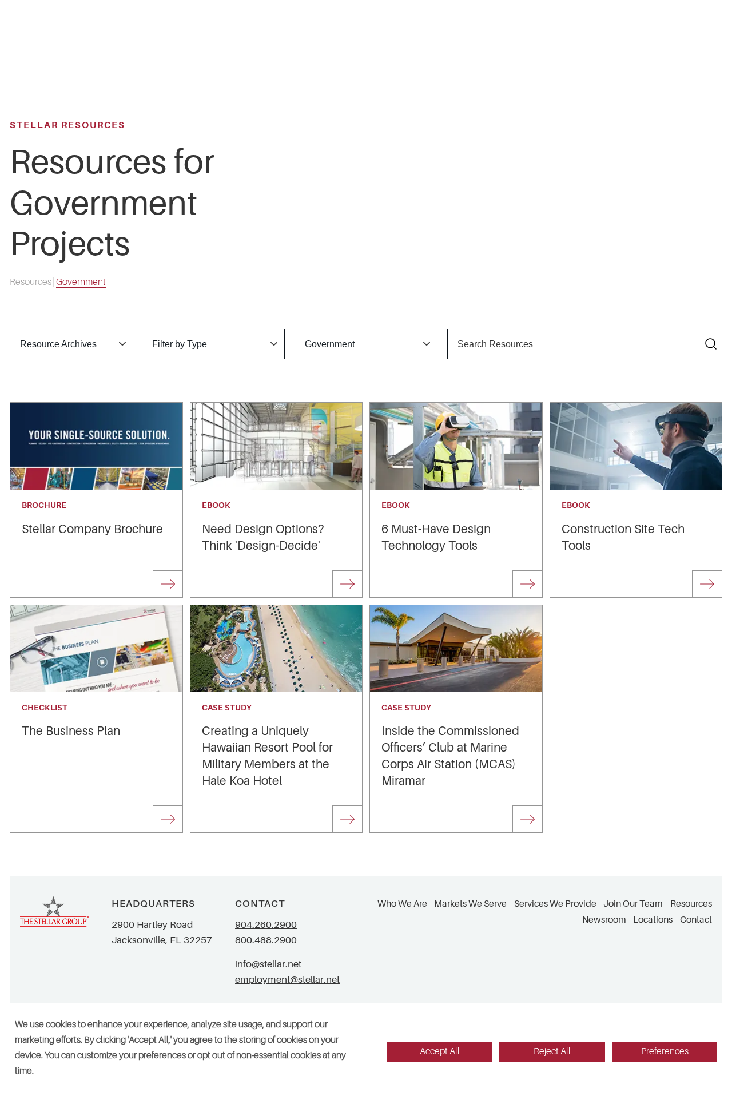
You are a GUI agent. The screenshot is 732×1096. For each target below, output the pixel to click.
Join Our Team (633, 904)
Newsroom (604, 920)
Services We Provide (555, 904)
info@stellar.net (268, 964)
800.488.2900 (266, 940)
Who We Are (402, 904)
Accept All (440, 1051)
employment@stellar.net (287, 979)
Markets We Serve (470, 904)
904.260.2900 (266, 924)
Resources (691, 904)
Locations (653, 920)
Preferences (665, 1051)
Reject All (552, 1051)
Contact (696, 920)
